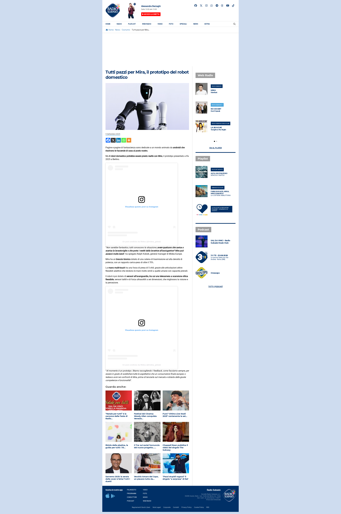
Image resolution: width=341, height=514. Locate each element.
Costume (126, 30)
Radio (119, 24)
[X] (113, 140)
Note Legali (157, 507)
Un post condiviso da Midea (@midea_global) (141, 241)
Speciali (183, 24)
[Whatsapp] (123, 140)
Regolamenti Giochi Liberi (141, 507)
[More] (129, 140)
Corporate (166, 507)
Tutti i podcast (215, 286)
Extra (207, 24)
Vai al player (215, 148)
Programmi (131, 493)
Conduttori (132, 497)
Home (107, 24)
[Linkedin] (118, 140)
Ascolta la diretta (151, 14)
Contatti (176, 507)
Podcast (130, 501)
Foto (171, 24)
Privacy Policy (186, 507)
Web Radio (146, 24)
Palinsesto (131, 490)
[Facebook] (108, 140)
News (195, 24)
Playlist (132, 24)
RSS (207, 507)
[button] (214, 141)
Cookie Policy (199, 507)
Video (160, 24)
